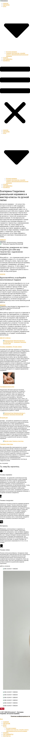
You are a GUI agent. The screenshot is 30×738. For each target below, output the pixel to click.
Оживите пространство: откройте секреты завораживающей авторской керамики (17, 54)
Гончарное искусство (7, 387)
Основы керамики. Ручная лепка (11, 347)
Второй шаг (4, 418)
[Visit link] (15, 215)
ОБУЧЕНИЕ (6, 5)
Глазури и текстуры (6, 444)
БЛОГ (5, 725)
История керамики (11, 51)
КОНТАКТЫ (6, 60)
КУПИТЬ (5, 57)
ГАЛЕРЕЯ (5, 3)
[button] (15, 95)
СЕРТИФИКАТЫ (7, 59)
